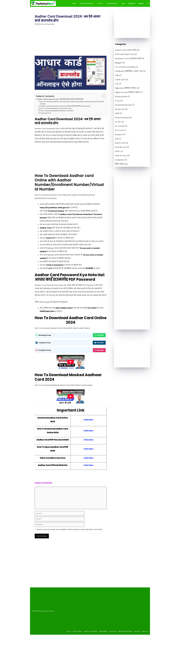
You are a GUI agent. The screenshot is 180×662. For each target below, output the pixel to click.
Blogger (141, 3)
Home (74, 3)
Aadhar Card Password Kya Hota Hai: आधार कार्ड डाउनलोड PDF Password (65, 106)
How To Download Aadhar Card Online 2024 (55, 108)
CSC (117, 84)
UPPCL (117, 151)
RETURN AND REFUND (125, 631)
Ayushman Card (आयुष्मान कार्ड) (128, 58)
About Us (145, 631)
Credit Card (120, 79)
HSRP (117, 113)
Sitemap (137, 631)
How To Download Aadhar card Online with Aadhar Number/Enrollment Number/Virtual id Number (72, 103)
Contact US (113, 631)
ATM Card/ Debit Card (124, 54)
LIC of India (119, 126)
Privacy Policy (77, 631)
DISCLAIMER (103, 631)
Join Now (100, 335)
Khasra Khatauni (122, 117)
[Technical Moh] (43, 3)
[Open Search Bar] (147, 3)
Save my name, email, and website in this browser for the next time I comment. (69, 529)
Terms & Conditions (90, 631)
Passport (119, 134)
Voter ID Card (121, 155)
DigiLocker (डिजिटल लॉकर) (125, 88)
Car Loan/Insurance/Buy (125, 67)
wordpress (119, 160)
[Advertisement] (70, 42)
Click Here (88, 419)
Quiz (123, 3)
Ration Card (120, 143)
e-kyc (117, 101)
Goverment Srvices (86, 3)
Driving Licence (121, 96)
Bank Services (112, 3)
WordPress (131, 3)
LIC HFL (100, 3)
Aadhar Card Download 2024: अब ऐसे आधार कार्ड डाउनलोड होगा (60, 99)
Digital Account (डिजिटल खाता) (127, 92)
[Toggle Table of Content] (102, 96)
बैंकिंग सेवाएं (119, 164)
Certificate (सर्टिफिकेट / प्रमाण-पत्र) (129, 71)
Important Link (45, 113)
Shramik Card (121, 147)
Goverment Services (123, 105)
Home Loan (120, 109)
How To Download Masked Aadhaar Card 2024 (56, 111)
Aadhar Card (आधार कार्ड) (125, 50)
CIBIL (117, 75)
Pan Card (119, 130)
